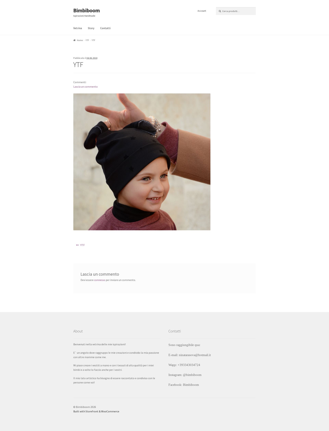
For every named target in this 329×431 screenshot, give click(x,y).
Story (91, 28)
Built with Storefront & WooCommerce (96, 411)
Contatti (105, 28)
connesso (99, 280)
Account (202, 10)
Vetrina (77, 28)
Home (80, 40)
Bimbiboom (86, 10)
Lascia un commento (85, 86)
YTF (87, 40)
